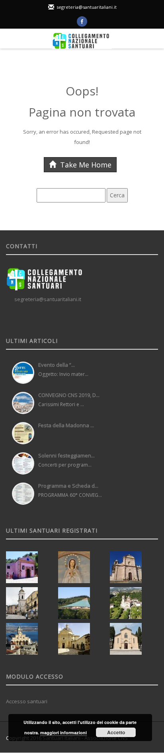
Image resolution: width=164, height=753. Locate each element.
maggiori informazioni (63, 732)
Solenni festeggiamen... (66, 455)
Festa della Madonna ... (66, 425)
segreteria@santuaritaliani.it (87, 7)
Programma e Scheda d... (68, 485)
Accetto (116, 732)
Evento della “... (56, 364)
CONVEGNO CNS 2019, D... (69, 395)
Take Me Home (84, 164)
